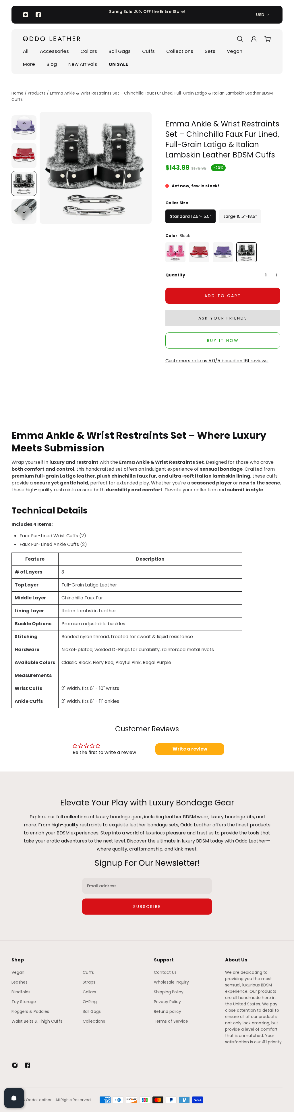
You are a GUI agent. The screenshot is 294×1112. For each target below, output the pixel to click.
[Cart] (267, 38)
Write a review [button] (190, 749)
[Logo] (51, 38)
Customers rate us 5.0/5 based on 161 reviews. (216, 360)
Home (18, 93)
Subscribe (147, 906)
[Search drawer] (240, 38)
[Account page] (254, 38)
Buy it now (223, 340)
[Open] (14, 1098)
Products (37, 93)
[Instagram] (25, 14)
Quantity (175, 275)
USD (260, 15)
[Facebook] (38, 14)
